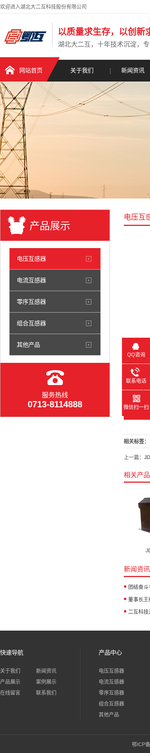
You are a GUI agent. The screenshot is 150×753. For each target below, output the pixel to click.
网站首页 (31, 70)
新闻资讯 (46, 671)
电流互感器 (31, 280)
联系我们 (46, 692)
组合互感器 (31, 323)
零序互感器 (31, 301)
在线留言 (10, 692)
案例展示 (46, 682)
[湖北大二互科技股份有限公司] (24, 45)
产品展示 (10, 682)
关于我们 (82, 70)
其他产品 (28, 344)
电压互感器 (31, 258)
